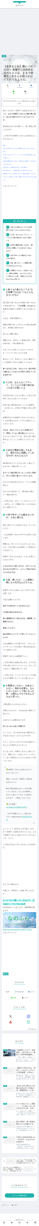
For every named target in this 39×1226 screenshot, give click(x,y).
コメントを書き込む (19, 1195)
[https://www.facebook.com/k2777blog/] (19, 920)
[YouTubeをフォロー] (10, 1022)
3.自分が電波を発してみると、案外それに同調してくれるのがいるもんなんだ (19, 248)
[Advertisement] (19, 30)
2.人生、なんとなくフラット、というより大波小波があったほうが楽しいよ (19, 237)
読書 (6, 974)
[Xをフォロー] (10, 1016)
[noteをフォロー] (28, 1022)
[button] (25, 92)
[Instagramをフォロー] (28, 1016)
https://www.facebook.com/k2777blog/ (17, 929)
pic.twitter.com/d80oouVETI (16, 807)
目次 (18, 221)
